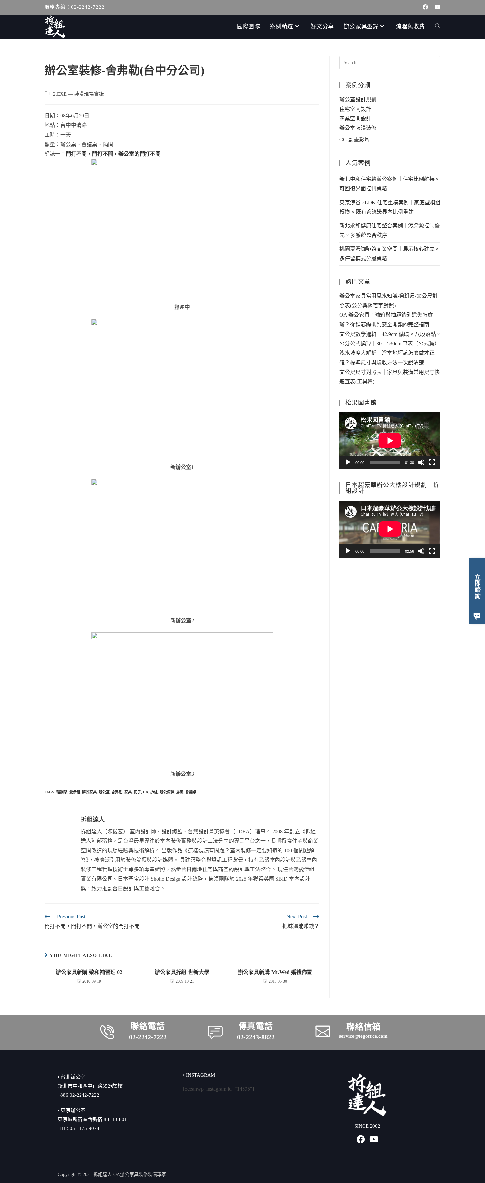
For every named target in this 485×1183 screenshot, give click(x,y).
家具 (128, 792)
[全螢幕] (432, 462)
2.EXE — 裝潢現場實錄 (78, 94)
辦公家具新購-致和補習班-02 (89, 972)
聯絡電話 (148, 1026)
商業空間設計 (355, 118)
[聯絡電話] (107, 1032)
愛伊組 (74, 792)
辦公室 (104, 792)
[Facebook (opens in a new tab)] (425, 7)
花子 (137, 792)
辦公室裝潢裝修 (358, 128)
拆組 (154, 792)
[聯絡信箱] (323, 1031)
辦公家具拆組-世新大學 (182, 972)
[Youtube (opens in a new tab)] (435, 7)
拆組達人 (93, 819)
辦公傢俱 (167, 792)
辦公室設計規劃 (358, 99)
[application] (390, 440)
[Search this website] (390, 62)
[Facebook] (361, 1139)
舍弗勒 (117, 792)
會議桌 (190, 792)
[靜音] (421, 462)
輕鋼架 (61, 792)
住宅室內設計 (355, 109)
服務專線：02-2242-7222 (75, 7)
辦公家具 (89, 792)
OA (145, 792)
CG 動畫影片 (355, 139)
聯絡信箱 (363, 1026)
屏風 (179, 792)
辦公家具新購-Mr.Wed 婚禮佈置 (275, 972)
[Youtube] (374, 1139)
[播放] (348, 462)
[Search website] (437, 27)
